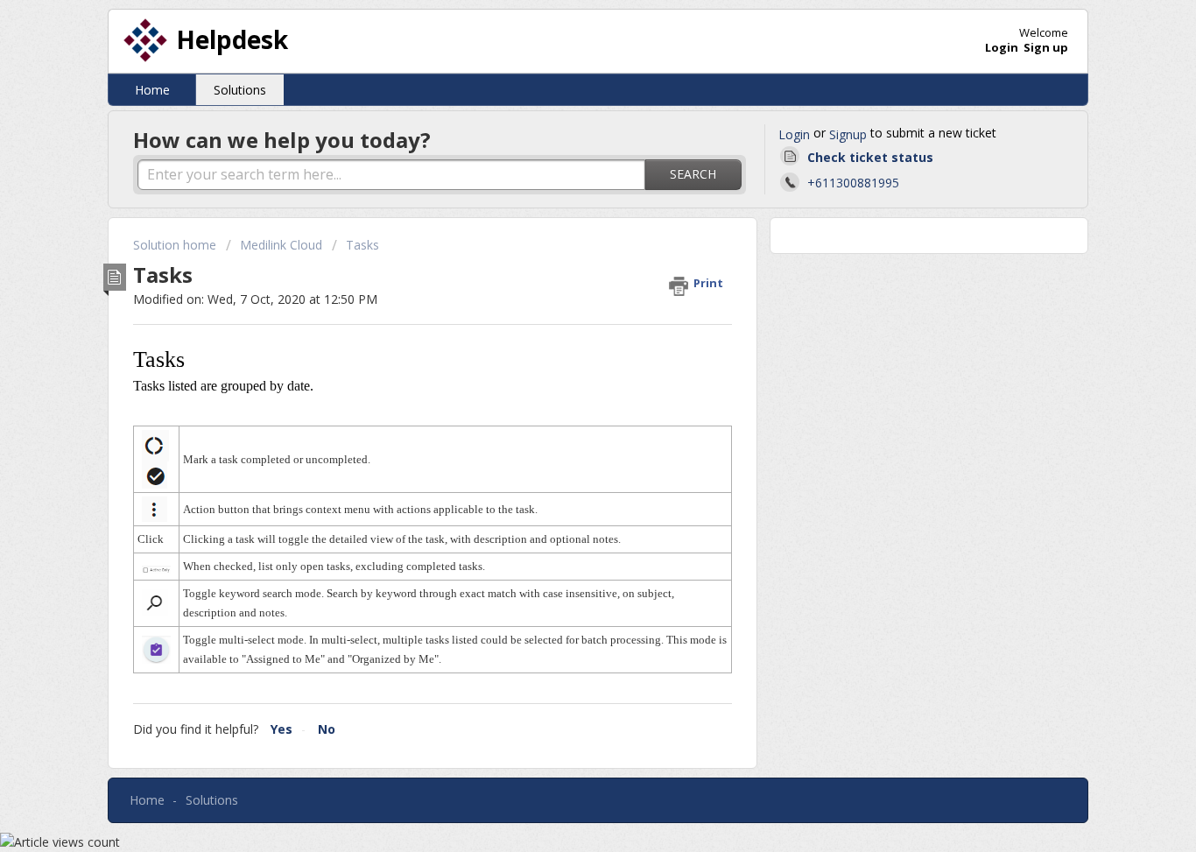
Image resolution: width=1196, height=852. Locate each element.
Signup (848, 134)
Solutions (240, 89)
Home (152, 89)
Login (794, 134)
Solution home (176, 244)
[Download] (566, 194)
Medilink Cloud (281, 244)
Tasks (362, 244)
